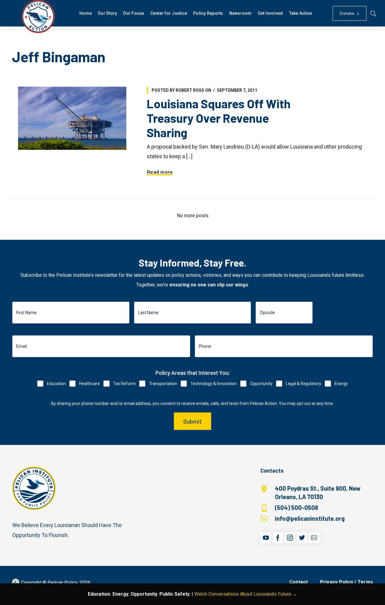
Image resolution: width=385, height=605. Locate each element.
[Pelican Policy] (38, 16)
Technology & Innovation (213, 383)
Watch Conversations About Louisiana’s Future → (245, 594)
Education (56, 383)
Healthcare (89, 383)
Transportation (163, 383)
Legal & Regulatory (303, 383)
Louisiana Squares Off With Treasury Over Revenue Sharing (219, 118)
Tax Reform (124, 383)
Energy (341, 383)
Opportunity (261, 383)
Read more (160, 172)
